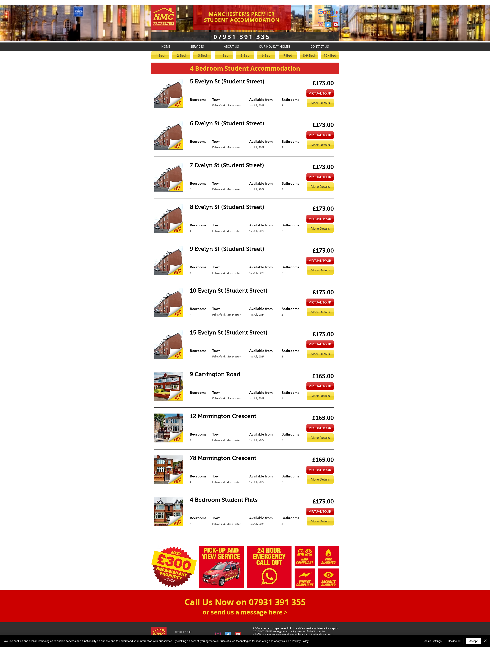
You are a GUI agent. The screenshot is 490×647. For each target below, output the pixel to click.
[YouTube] (335, 24)
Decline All (454, 641)
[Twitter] (328, 24)
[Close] (485, 641)
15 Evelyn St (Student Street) (229, 332)
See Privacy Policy (297, 641)
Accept (473, 641)
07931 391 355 (277, 602)
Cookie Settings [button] (432, 641)
